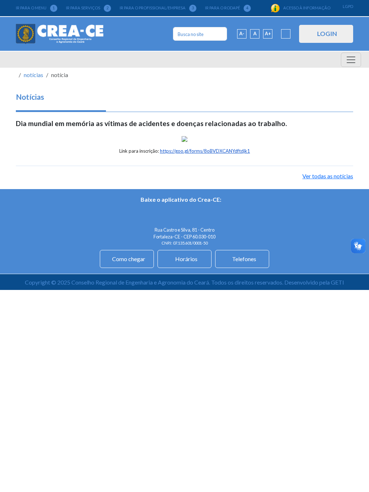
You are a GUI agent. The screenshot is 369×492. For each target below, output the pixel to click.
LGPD (348, 6)
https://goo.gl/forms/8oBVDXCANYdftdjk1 (205, 151)
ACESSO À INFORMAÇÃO (306, 7)
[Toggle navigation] (351, 60)
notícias (33, 74)
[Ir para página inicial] (59, 34)
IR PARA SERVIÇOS (87, 7)
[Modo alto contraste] (285, 34)
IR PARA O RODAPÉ (226, 7)
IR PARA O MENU (35, 7)
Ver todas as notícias (327, 176)
